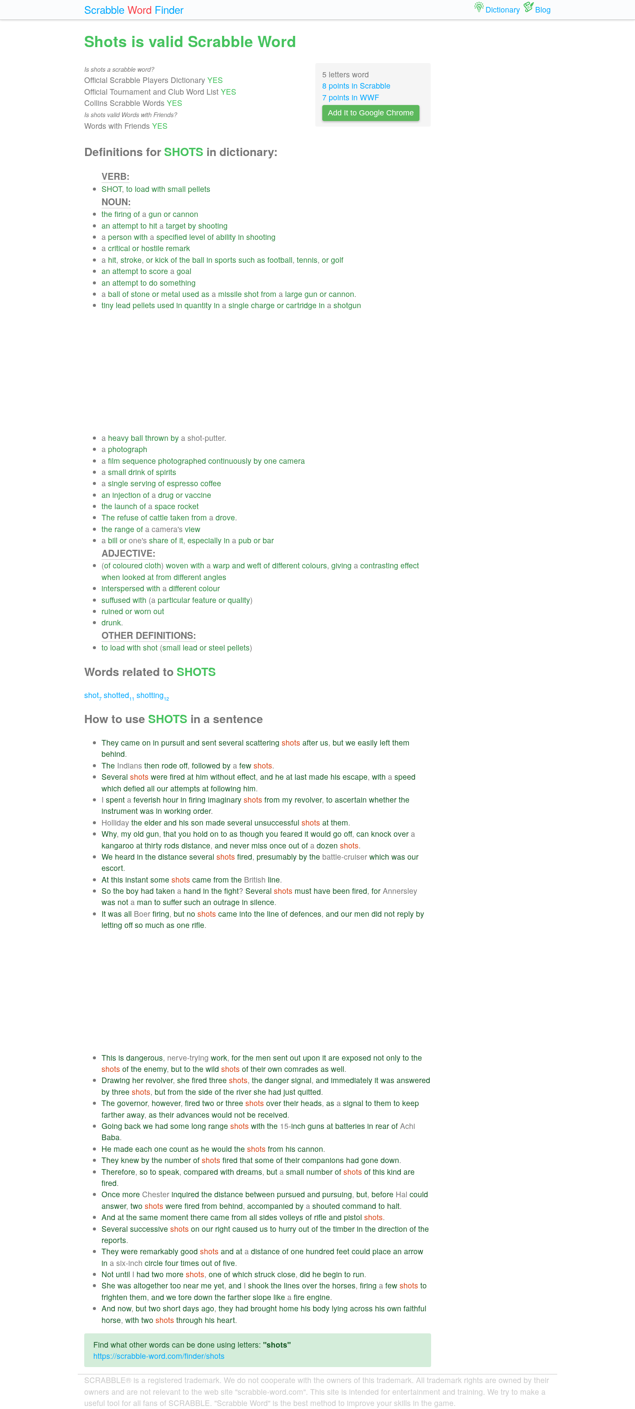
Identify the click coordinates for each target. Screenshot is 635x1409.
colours (314, 565)
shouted (326, 1205)
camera (292, 460)
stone (140, 293)
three (218, 1079)
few (245, 765)
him (202, 776)
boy (132, 890)
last (301, 776)
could (419, 1194)
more (131, 1194)
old (138, 833)
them (401, 742)
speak (169, 1171)
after (310, 742)
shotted (119, 694)
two (208, 1102)
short (172, 1308)
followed (206, 765)
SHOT (112, 188)
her (137, 1079)
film (114, 460)
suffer (172, 901)
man (144, 901)
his (335, 776)
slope (262, 1296)
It (104, 913)
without (222, 776)
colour (209, 588)
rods (171, 845)
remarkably (159, 1251)
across (361, 1308)
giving (341, 565)
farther (113, 1114)
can (362, 833)
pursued (291, 1194)
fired (177, 776)
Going (112, 1125)
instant (136, 879)
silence (262, 901)
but (338, 742)
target (176, 225)
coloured (128, 565)
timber (344, 1228)
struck (264, 1274)
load (142, 188)
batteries (350, 1125)
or (167, 213)
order (202, 810)
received (272, 1114)
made (318, 776)
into (245, 913)
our (162, 788)
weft (254, 565)
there (199, 1216)
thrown (156, 437)
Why (109, 833)
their (258, 1068)
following (226, 788)
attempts (185, 788)
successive (149, 1228)
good (189, 1251)
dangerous (144, 1057)
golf (337, 259)
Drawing (116, 1079)
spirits (166, 471)
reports (114, 1239)
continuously (229, 460)
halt (393, 1205)
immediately (351, 1079)
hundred (320, 1251)
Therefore (118, 1171)
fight (231, 890)
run (358, 1274)
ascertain (351, 799)
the (107, 213)
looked (133, 576)
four (171, 1262)
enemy (155, 1068)
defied (134, 788)
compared (201, 1171)
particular (174, 599)
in (241, 236)
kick (161, 259)
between (260, 1194)
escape (355, 776)
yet (219, 1285)
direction (392, 1228)
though (252, 833)
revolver (308, 799)
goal (184, 270)
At (105, 879)
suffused (116, 599)
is (121, 1057)
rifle (198, 924)
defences (305, 913)
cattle (158, 517)
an (106, 225)
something (178, 282)
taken (179, 517)
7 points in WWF (350, 97)
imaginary (224, 799)
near (191, 1285)
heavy (118, 437)
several (231, 742)
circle (154, 1262)
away (135, 1114)
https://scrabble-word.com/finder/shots (159, 1355)
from (268, 293)
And (108, 1216)
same (148, 1216)
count (178, 1148)
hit (153, 225)
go (337, 833)
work (219, 1057)
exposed (356, 1057)
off (183, 765)
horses (344, 1285)
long (198, 1125)
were (159, 776)
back (132, 1125)
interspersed (123, 588)
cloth (153, 565)
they (226, 1308)
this (117, 879)
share (158, 540)
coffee (210, 483)
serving (143, 483)
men (361, 913)
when (111, 576)
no (191, 913)
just (289, 1091)
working (177, 810)
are (334, 1057)
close (286, 1274)
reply (405, 913)
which (111, 788)
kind (394, 1171)
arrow (413, 1251)
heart (226, 1319)
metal (170, 293)
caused (244, 1228)
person (120, 236)
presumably (277, 856)
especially (204, 540)
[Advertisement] (266, 371)
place (381, 1251)
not (122, 901)
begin (332, 1274)
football (279, 259)
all (151, 788)
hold (200, 833)
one (270, 460)
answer (114, 1205)
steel (217, 647)
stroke (131, 259)
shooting (213, 225)
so (139, 924)
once (278, 845)
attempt (125, 225)
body (321, 1308)
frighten (114, 1296)
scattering (262, 742)
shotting (153, 694)
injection (126, 494)
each (143, 1148)
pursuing (337, 1194)
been (341, 890)
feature (204, 599)
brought (264, 1308)
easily (368, 742)
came (130, 742)
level (197, 236)
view (192, 528)
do (153, 282)
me (206, 1285)
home (288, 1308)
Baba (111, 1137)
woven (177, 565)
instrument (120, 810)
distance (195, 845)
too (175, 1285)
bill (112, 540)
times (190, 1262)
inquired (185, 1194)
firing (122, 213)
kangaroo (118, 845)
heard (125, 856)
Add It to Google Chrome (371, 112)
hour (170, 799)
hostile (152, 247)
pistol (353, 1216)
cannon (185, 213)
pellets (199, 188)
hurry (287, 1228)
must (303, 890)
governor (132, 1102)
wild (212, 1068)
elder (153, 822)
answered (413, 1079)
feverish (147, 799)
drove (225, 517)
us (324, 742)
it (181, 540)
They (110, 742)
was (147, 810)
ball (198, 259)
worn (142, 611)
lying (340, 1308)
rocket (188, 505)
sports (225, 259)
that (169, 833)
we (351, 742)
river (243, 1091)
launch (125, 505)
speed (405, 776)
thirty (153, 845)
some (159, 879)
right (222, 1228)
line (274, 879)
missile (230, 293)
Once (111, 1194)
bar (268, 540)
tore (185, 1296)
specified (171, 236)
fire (299, 1296)
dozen (327, 845)
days (191, 1308)
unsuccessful (276, 822)
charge (263, 305)
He (106, 1148)
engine (318, 1296)
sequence (139, 460)
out (158, 611)
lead (123, 305)
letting (112, 924)
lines (292, 1285)
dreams (249, 1171)
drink (136, 471)
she (183, 1079)
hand (192, 890)
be (251, 1114)
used (190, 293)
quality (239, 599)
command (359, 1205)
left (385, 742)
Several (115, 776)
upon (311, 1057)
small (177, 188)
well (337, 1068)
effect (409, 565)
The (108, 517)
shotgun (347, 305)
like (279, 1296)
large (293, 293)
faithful (414, 1308)
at (150, 576)
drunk (111, 622)
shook (258, 1285)
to (129, 188)
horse (111, 1319)
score (158, 270)
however (166, 1102)
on (146, 742)
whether (383, 799)
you (184, 833)
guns (316, 1125)
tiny (108, 305)
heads (311, 1102)
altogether (150, 1285)
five (229, 1262)
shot (251, 293)
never (239, 845)
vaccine (198, 494)
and (238, 565)
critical (119, 247)
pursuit (172, 742)
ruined (112, 611)
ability (226, 236)
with (158, 188)
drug (166, 494)
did (376, 913)
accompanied (270, 1205)
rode (169, 765)
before (382, 1194)
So (106, 890)
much (154, 924)
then (151, 765)
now (124, 1308)
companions (323, 1159)
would (321, 833)
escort (112, 867)
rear (382, 1125)
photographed (182, 460)
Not (108, 1274)
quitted (309, 1091)
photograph (127, 448)
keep (410, 1102)
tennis (307, 259)
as (261, 259)
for (376, 890)
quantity (198, 305)
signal (301, 1079)
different (286, 565)
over (401, 833)
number (178, 1159)
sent (209, 742)
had (147, 890)
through (189, 1319)
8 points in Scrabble (356, 85)
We (107, 856)
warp (221, 565)
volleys (291, 1216)
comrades (301, 1068)
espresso (182, 483)
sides (268, 1216)
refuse (128, 517)
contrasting (379, 565)
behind (113, 753)
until (123, 1274)
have (322, 890)
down (390, 1159)
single (239, 305)
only (393, 1057)
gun (155, 213)
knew (130, 1159)
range (124, 528)
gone (369, 1159)
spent (115, 799)
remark (178, 247)
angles (214, 576)
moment (174, 1216)
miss (259, 845)
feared (291, 833)
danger (277, 1079)
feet (343, 1251)
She (108, 1285)
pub (244, 540)
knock (381, 833)
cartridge (301, 305)
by (192, 225)
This (109, 1057)
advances (193, 1114)
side (205, 1091)
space (165, 505)
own (275, 1068)
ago (207, 1308)
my (287, 799)
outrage (226, 901)
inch (298, 1125)
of (136, 213)
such (246, 259)
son (197, 822)
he (279, 776)
